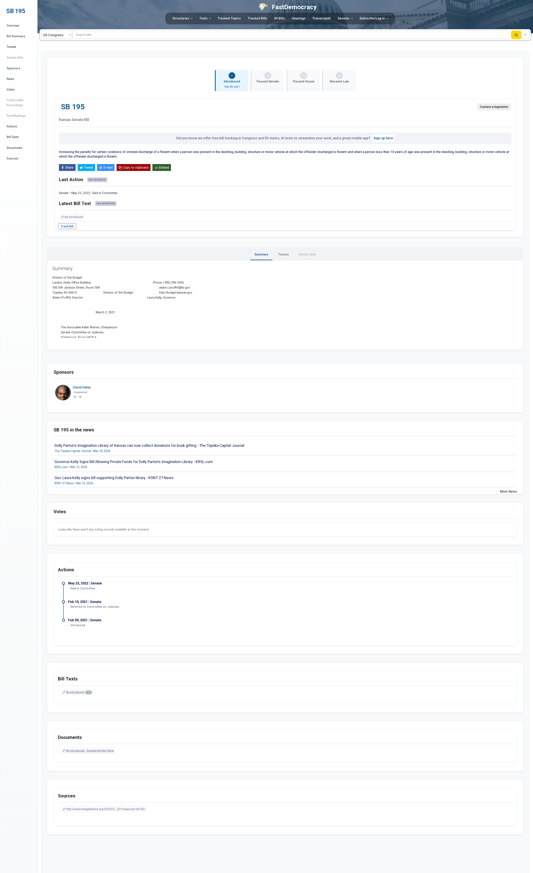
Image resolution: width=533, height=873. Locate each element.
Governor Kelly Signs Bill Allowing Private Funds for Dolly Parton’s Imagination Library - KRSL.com (134, 462)
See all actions (97, 179)
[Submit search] (516, 35)
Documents (14, 147)
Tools (203, 18)
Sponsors (13, 68)
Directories (181, 18)
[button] (525, 35)
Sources (12, 158)
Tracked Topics (229, 18)
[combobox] (56, 35)
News (10, 79)
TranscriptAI (321, 18)
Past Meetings (16, 115)
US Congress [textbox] (53, 35)
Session (343, 18)
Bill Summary (16, 36)
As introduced (74, 217)
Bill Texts (13, 137)
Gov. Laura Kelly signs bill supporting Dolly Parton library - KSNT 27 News (114, 478)
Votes (11, 89)
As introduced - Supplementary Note (90, 750)
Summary (261, 254)
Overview (13, 25)
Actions (12, 126)
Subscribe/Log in (372, 18)
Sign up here (383, 138)
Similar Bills (15, 57)
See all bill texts (105, 203)
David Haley (82, 387)
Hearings (298, 18)
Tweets (11, 47)
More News (508, 491)
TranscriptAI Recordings (15, 102)
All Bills (279, 18)
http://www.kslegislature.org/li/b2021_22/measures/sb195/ (105, 809)
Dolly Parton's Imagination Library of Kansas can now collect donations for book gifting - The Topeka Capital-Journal (149, 445)
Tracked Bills (257, 18)
